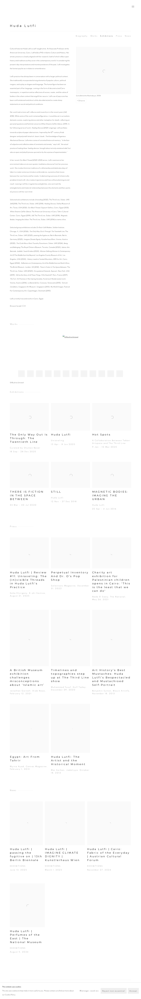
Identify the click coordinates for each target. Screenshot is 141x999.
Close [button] (95, 488)
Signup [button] (52, 514)
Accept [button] (133, 991)
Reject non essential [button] (113, 991)
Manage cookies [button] (89, 991)
